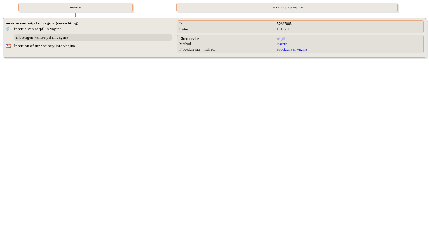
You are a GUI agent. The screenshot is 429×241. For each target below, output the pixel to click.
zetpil (281, 38)
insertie (282, 44)
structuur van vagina (292, 49)
